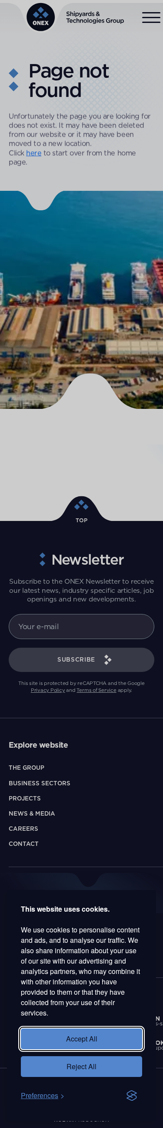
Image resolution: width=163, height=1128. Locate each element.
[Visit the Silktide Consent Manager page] (131, 1095)
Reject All (81, 1066)
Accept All (81, 1039)
